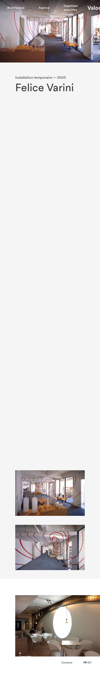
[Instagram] (9, 663)
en (89, 662)
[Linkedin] (14, 663)
